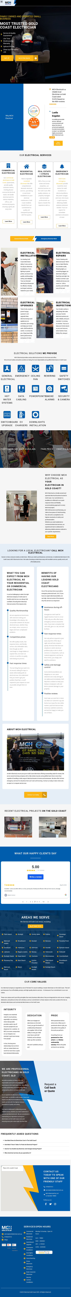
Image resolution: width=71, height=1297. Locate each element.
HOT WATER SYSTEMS (7, 399)
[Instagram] (55, 1204)
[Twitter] (50, 1204)
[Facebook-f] (46, 1204)
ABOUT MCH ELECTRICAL (21, 729)
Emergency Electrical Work (49, 238)
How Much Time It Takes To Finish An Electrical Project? (21, 1144)
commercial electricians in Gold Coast (8, 180)
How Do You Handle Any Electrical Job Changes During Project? (23, 1148)
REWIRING (49, 376)
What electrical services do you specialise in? (18, 1153)
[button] (1, 1)
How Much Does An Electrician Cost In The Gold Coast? (21, 1140)
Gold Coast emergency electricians (60, 181)
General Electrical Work (21, 238)
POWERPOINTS (37, 396)
